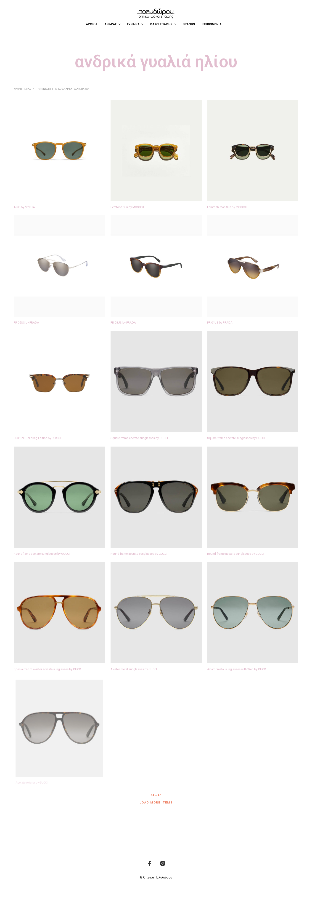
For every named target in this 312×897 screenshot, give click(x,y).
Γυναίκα (133, 24)
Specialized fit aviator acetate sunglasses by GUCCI (48, 669)
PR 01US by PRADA (220, 322)
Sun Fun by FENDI (218, 785)
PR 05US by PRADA (26, 322)
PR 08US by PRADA (123, 322)
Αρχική (91, 24)
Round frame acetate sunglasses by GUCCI (139, 553)
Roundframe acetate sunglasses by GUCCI (42, 553)
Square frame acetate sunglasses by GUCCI (139, 438)
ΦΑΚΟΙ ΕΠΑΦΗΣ (161, 24)
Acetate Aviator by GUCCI (30, 785)
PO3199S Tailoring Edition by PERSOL (38, 438)
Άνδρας (110, 24)
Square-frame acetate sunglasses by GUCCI (236, 438)
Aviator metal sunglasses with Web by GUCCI (237, 669)
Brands (189, 24)
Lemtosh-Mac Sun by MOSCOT (227, 207)
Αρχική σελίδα (22, 89)
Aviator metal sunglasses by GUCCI (134, 669)
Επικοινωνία (212, 24)
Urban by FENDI (121, 785)
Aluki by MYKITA (24, 207)
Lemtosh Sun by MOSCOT (127, 207)
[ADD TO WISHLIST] (59, 193)
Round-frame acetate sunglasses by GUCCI (235, 553)
